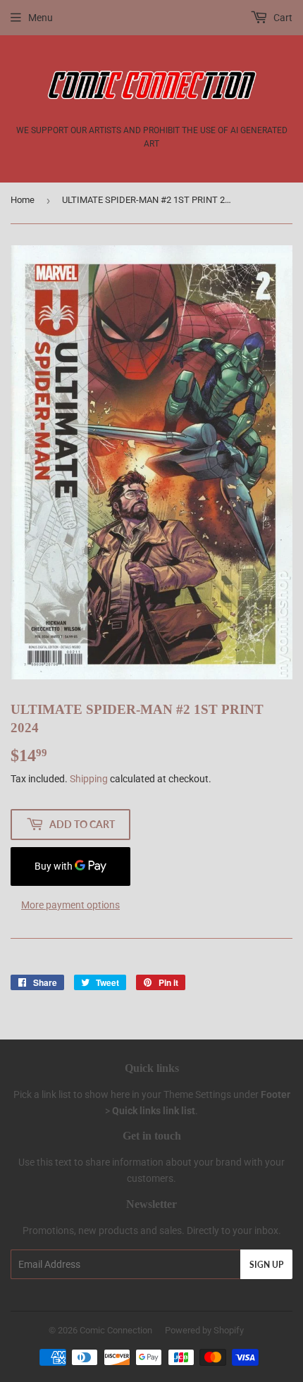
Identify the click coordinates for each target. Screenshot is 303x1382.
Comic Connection (116, 1330)
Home (23, 200)
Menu (40, 17)
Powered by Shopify (204, 1330)
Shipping (89, 778)
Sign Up (266, 1264)
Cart (281, 17)
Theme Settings (197, 1094)
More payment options (70, 905)
